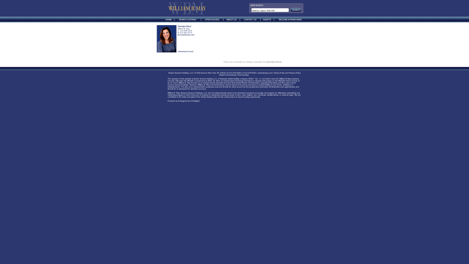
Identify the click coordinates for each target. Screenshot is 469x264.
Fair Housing (244, 75)
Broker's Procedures (227, 75)
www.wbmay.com (265, 73)
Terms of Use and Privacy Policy (287, 73)
